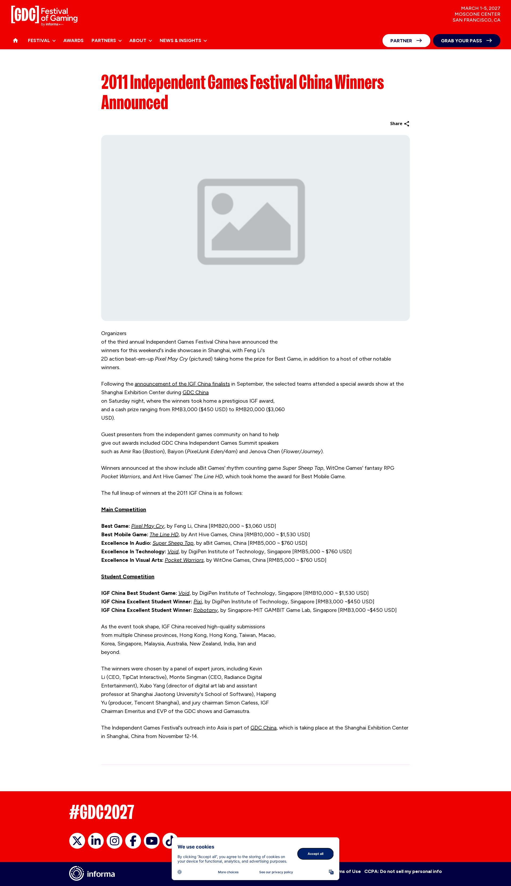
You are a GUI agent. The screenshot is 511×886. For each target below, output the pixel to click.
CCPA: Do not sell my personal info (403, 871)
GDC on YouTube (152, 841)
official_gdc (77, 841)
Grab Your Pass (461, 41)
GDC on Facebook (133, 841)
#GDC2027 (101, 812)
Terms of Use (346, 871)
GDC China (196, 392)
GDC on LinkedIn (96, 841)
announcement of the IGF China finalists (182, 384)
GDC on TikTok (170, 841)
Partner (401, 41)
